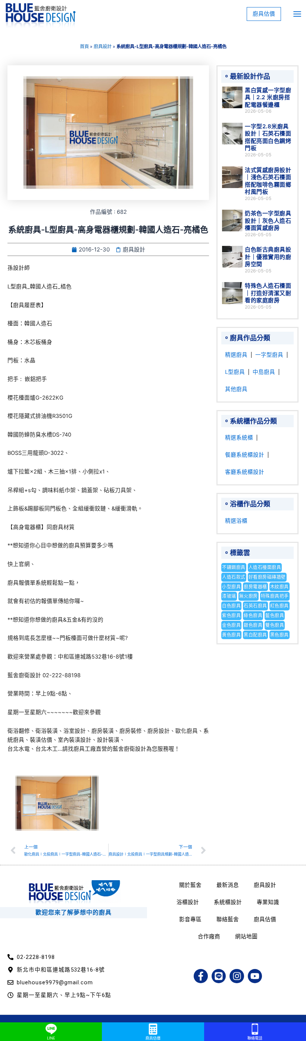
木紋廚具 (279, 587)
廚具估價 (265, 919)
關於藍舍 (190, 885)
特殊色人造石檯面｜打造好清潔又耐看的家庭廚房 (268, 293)
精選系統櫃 (239, 437)
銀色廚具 (253, 625)
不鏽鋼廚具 (234, 567)
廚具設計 (103, 46)
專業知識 (268, 902)
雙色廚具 (274, 625)
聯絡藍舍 (227, 919)
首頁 (84, 46)
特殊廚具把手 (275, 596)
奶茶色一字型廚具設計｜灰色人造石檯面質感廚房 (268, 220)
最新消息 (227, 885)
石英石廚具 (255, 606)
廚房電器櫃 (255, 587)
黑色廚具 (279, 635)
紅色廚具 (279, 606)
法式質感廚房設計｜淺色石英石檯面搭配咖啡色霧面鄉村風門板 (268, 181)
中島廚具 (264, 372)
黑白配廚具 (255, 635)
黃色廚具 (231, 635)
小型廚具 (231, 587)
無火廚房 (248, 596)
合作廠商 (209, 936)
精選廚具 (236, 354)
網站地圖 (246, 936)
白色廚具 (231, 606)
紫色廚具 (231, 615)
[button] (264, 14)
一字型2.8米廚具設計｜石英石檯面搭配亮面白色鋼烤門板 (268, 137)
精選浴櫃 (236, 521)
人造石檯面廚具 (265, 567)
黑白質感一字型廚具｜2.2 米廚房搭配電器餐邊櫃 (268, 97)
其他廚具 (236, 389)
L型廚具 (235, 372)
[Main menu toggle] (297, 14)
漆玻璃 (229, 596)
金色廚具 (231, 625)
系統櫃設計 (228, 902)
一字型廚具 (269, 354)
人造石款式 (234, 577)
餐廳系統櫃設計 (244, 454)
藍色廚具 (274, 615)
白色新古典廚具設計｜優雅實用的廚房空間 (268, 257)
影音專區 (190, 919)
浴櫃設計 (188, 902)
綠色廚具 (253, 615)
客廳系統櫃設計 (244, 472)
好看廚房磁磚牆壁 (267, 577)
